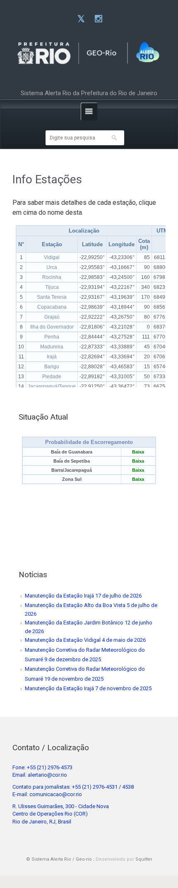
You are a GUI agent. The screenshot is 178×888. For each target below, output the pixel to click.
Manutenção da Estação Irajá (59, 596)
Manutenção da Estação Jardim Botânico (74, 622)
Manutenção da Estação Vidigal (63, 640)
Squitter (143, 859)
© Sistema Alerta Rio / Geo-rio (59, 859)
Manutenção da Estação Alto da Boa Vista (75, 605)
